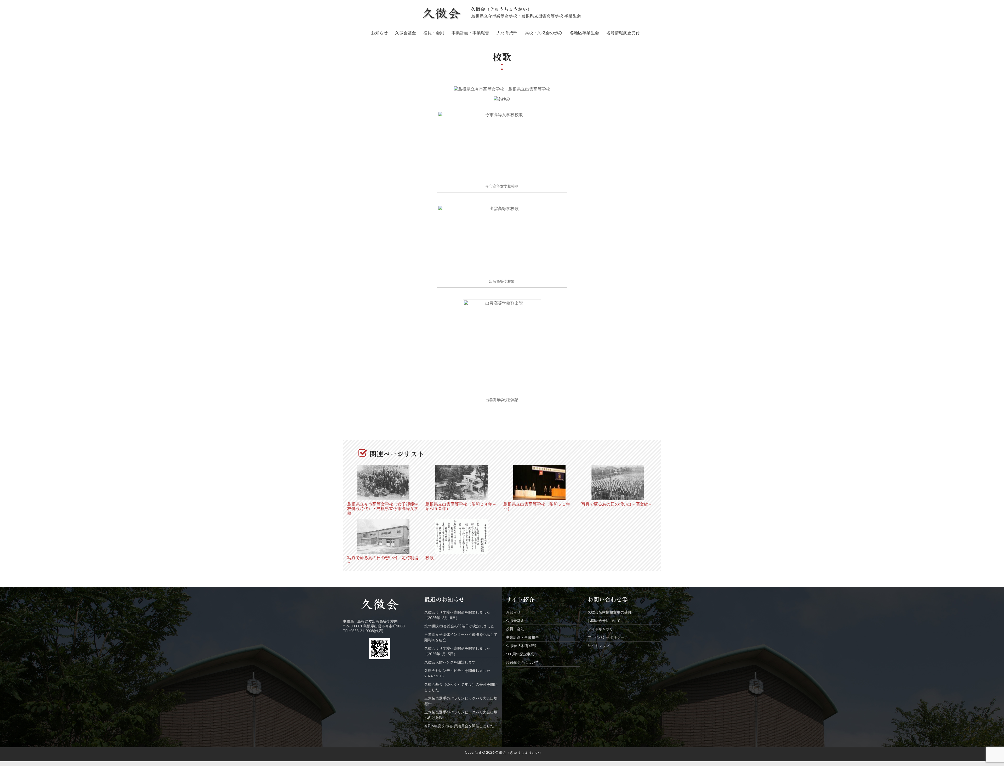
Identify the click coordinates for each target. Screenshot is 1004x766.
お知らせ (379, 32)
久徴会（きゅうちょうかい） (501, 8)
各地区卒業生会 (584, 32)
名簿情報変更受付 (623, 32)
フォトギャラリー (602, 629)
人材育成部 (507, 32)
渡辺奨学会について (522, 662)
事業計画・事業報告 (470, 32)
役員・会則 (433, 32)
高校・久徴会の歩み (543, 32)
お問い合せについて (603, 620)
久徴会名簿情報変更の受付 (609, 612)
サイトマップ (598, 645)
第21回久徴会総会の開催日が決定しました (459, 626)
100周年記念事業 (520, 654)
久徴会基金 (405, 32)
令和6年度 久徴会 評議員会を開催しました (459, 726)
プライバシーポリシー (605, 637)
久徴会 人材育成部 (521, 645)
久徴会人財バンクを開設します (450, 662)
